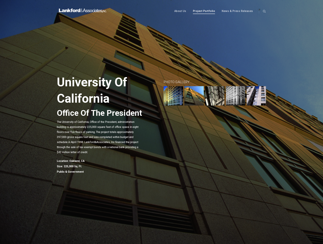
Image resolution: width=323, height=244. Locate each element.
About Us (180, 11)
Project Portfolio (204, 11)
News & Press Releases (237, 11)
